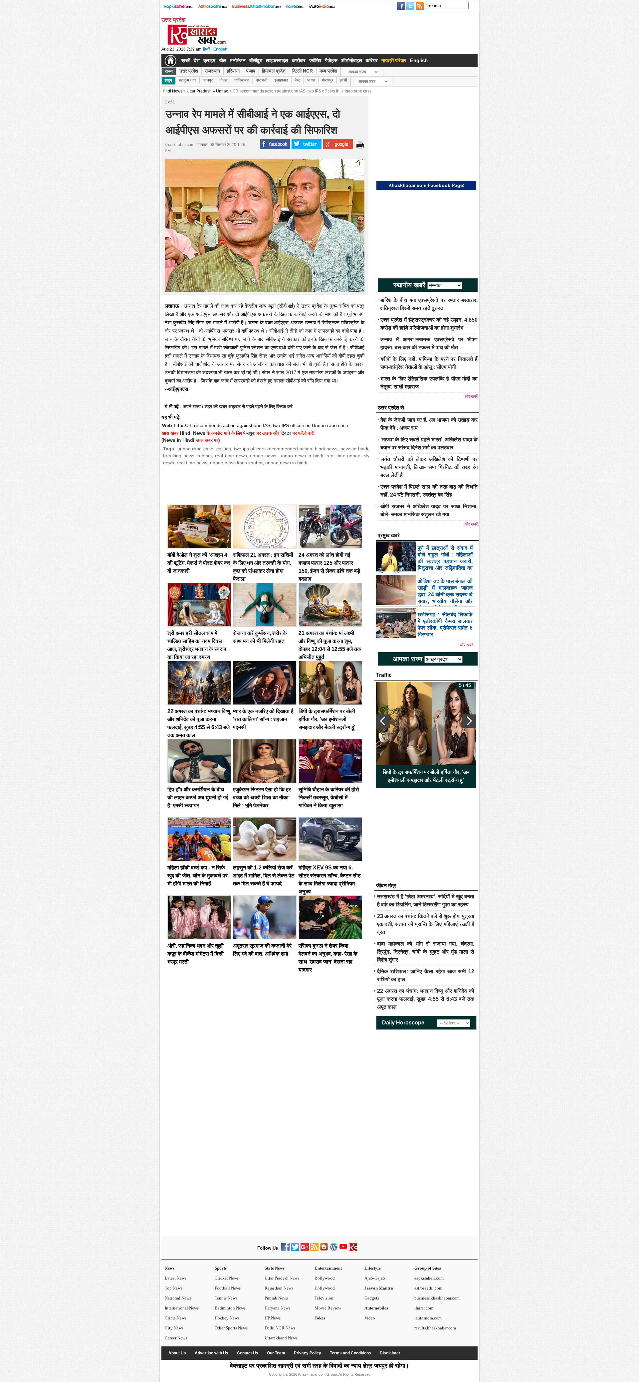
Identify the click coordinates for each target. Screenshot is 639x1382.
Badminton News (230, 1307)
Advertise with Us (211, 1353)
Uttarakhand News (281, 1337)
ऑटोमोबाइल (351, 60)
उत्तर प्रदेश (188, 71)
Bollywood (325, 1278)
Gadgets (371, 1298)
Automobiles (376, 1307)
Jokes (320, 1317)
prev (383, 721)
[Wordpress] (333, 1249)
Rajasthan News (279, 1288)
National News (178, 1298)
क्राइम (209, 60)
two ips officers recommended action (273, 448)
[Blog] (324, 1249)
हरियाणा (233, 71)
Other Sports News (231, 1327)
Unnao (222, 91)
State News (275, 1268)
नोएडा (223, 80)
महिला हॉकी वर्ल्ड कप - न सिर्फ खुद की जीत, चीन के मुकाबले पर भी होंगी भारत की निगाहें (197, 875)
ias (228, 448)
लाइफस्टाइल (277, 60)
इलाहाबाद (281, 80)
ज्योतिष (315, 60)
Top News (173, 1288)
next (469, 721)
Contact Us (247, 1353)
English (220, 49)
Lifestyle (372, 1268)
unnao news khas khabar (236, 462)
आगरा (311, 80)
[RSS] (314, 1249)
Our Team (276, 1353)
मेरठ (297, 80)
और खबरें (471, 396)
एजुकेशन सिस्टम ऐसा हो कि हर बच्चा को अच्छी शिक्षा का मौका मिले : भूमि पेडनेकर (262, 797)
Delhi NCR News (280, 1327)
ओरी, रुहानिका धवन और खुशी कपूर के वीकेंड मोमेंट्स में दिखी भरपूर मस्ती (195, 954)
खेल (222, 60)
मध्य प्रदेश (328, 71)
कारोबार (299, 60)
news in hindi (354, 448)
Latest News (175, 1278)
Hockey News (227, 1317)
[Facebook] (285, 1249)
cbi (219, 448)
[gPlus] (305, 1249)
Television (324, 1298)
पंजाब (250, 71)
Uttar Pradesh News (282, 1278)
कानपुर (208, 80)
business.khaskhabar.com (437, 1298)
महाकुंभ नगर (187, 80)
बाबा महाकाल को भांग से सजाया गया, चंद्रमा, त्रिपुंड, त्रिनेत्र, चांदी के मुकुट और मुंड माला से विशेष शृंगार (425, 952)
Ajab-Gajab (374, 1278)
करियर (372, 60)
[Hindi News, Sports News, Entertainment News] (170, 60)
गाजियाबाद (241, 80)
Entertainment (328, 1268)
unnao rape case (195, 448)
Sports (221, 1268)
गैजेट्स (331, 60)
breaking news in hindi (187, 455)
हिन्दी (206, 49)
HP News (273, 1317)
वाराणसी (262, 80)
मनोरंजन (238, 60)
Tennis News (226, 1298)
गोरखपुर (327, 80)
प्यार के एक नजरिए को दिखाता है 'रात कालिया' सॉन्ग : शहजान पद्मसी (263, 719)
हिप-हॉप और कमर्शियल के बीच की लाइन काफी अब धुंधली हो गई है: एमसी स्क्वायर (197, 797)
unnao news (263, 455)
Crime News (175, 1317)
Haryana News (277, 1307)
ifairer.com (423, 1307)
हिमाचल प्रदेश (274, 71)
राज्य (169, 71)
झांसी (343, 80)
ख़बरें (185, 60)
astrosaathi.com (428, 1288)
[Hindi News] (196, 43)
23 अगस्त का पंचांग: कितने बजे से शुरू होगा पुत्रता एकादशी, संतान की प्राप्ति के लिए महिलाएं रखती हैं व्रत (425, 924)
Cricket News (227, 1278)
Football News (228, 1288)
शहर (168, 80)
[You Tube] (343, 1249)
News (169, 1268)
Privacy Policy (307, 1353)
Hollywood (325, 1288)
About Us (177, 1353)
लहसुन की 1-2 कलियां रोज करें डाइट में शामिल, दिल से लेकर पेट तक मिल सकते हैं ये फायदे (263, 875)
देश (197, 60)
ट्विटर (286, 433)
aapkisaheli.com (429, 1278)
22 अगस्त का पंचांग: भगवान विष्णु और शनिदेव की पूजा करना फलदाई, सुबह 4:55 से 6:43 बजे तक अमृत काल (425, 999)
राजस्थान (212, 71)
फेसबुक (249, 433)
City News (174, 1327)
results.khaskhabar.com (435, 1327)
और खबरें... (468, 645)
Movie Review (328, 1307)
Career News (176, 1337)
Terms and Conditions (350, 1353)
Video (369, 1317)
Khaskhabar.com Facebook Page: (426, 185)
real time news (231, 455)
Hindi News (171, 91)
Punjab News (276, 1298)
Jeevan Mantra (378, 1288)
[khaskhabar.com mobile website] (353, 1249)
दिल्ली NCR (302, 71)
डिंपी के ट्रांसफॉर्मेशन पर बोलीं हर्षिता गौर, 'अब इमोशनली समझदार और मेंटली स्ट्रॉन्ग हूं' (327, 719)
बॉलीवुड (255, 60)
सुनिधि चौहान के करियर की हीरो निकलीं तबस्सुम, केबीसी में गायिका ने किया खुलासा (329, 797)
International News (182, 1307)
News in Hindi (178, 440)
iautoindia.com (428, 1317)
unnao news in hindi (301, 455)
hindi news (326, 448)
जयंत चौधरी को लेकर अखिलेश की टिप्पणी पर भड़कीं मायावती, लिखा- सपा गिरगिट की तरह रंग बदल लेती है (429, 467)
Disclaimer (390, 1353)
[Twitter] (295, 1249)
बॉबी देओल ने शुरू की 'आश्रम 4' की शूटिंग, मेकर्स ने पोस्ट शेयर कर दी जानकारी (198, 563)
